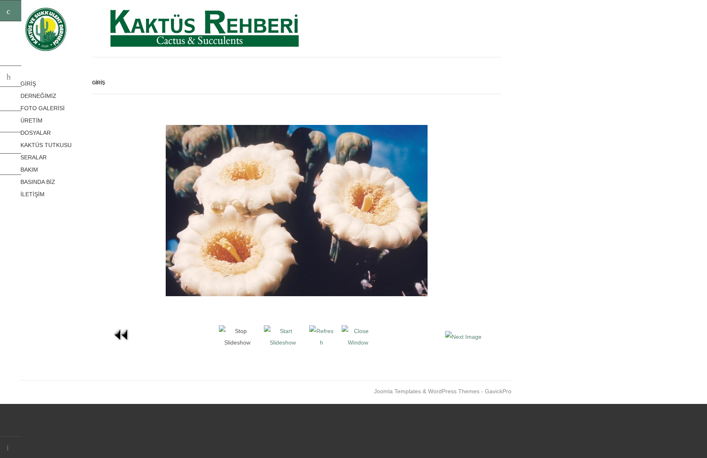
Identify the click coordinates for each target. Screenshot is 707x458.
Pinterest (10, 143)
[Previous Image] (121, 342)
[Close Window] (358, 342)
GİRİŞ (28, 83)
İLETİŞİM (32, 194)
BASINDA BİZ (37, 182)
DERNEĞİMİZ (38, 96)
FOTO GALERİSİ (42, 108)
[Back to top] (10, 447)
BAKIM (29, 169)
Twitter (10, 100)
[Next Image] (463, 336)
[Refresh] (321, 342)
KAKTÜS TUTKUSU (46, 145)
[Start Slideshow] (282, 342)
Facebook (10, 121)
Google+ (10, 164)
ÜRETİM (31, 120)
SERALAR (33, 157)
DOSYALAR (35, 132)
